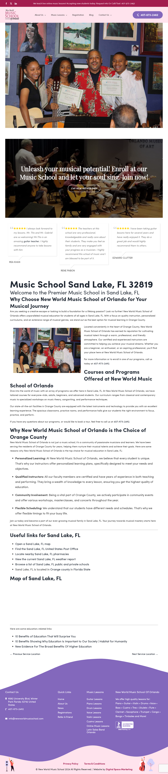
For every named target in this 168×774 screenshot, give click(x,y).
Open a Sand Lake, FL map (32, 544)
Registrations (65, 712)
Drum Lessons (94, 708)
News (61, 708)
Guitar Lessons (94, 699)
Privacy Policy (70, 763)
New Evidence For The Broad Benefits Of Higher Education (53, 646)
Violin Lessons (94, 717)
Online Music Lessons (98, 726)
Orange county (60, 569)
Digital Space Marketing (119, 769)
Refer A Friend (65, 717)
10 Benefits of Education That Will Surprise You (45, 636)
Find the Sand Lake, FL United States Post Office (46, 549)
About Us (62, 703)
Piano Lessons (94, 703)
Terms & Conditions (94, 763)
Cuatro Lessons (95, 721)
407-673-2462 (101, 363)
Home (61, 699)
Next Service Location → (145, 654)
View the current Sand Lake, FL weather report (45, 559)
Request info (102, 3)
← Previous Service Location (25, 654)
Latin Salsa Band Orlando (96, 730)
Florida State (82, 569)
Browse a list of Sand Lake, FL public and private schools (52, 564)
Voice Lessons (94, 712)
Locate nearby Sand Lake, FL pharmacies (42, 554)
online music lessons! (56, 3)
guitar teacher (31, 241)
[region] (84, 178)
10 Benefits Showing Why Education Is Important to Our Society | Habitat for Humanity (71, 641)
